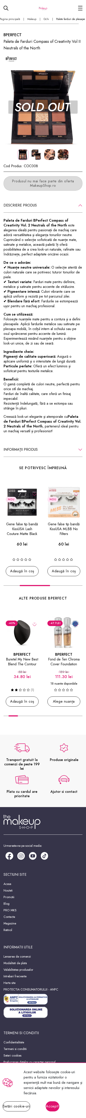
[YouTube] (33, 855)
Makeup (31, 19)
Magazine (10, 923)
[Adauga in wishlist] (34, 494)
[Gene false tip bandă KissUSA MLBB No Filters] (63, 502)
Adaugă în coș (22, 571)
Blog (6, 903)
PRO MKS (10, 910)
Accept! (52, 1106)
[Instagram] (21, 855)
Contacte (9, 917)
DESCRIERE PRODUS (20, 205)
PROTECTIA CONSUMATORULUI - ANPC (31, 989)
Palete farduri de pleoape (70, 19)
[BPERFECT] (11, 59)
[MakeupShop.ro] (43, 8)
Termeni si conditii (15, 1049)
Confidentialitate (14, 1042)
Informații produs (21, 449)
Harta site (9, 983)
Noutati (8, 890)
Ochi (46, 19)
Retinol (8, 930)
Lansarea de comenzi (17, 956)
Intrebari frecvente (15, 976)
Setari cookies (12, 1055)
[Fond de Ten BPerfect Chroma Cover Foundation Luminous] (63, 632)
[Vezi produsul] (76, 624)
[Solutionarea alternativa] (43, 999)
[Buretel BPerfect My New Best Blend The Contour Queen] (22, 632)
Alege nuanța (64, 701)
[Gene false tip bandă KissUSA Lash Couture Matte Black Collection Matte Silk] (22, 502)
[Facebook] (9, 855)
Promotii (9, 897)
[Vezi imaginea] (43, 107)
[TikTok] (44, 855)
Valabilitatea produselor (18, 969)
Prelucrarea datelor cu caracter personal (30, 1062)
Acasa (7, 884)
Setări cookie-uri (16, 1106)
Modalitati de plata (15, 963)
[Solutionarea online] (43, 1012)
